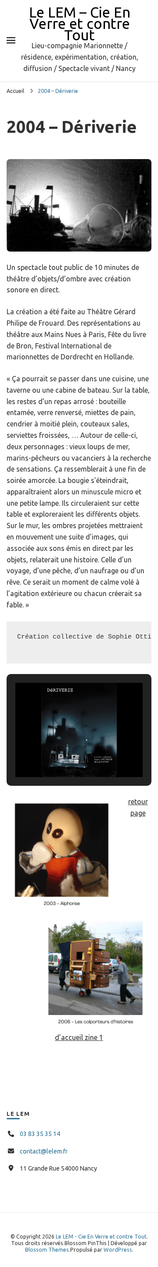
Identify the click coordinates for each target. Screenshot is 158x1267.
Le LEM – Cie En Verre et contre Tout (79, 23)
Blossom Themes (47, 1249)
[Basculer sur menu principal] (11, 40)
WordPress (118, 1249)
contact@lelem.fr (44, 1151)
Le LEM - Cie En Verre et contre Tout (101, 1236)
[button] (59, 752)
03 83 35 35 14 (40, 1133)
